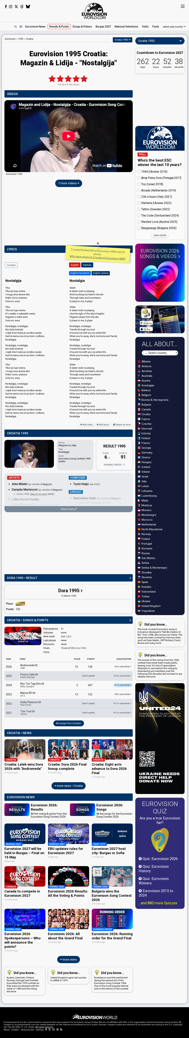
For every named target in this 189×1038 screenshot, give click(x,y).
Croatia (145, 414)
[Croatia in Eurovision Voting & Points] (22, 636)
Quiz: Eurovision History (154, 868)
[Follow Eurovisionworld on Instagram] (10, 6)
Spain (144, 582)
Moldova (146, 505)
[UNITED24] (160, 738)
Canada (146, 409)
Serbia (145, 563)
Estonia (146, 433)
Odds (145, 26)
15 (76, 666)
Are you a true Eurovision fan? (160, 820)
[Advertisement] (68, 217)
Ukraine (145, 601)
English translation (80, 273)
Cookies (40, 1029)
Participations (50, 628)
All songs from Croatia (68, 723)
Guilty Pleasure (29, 703)
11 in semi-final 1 (122, 703)
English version (101, 273)
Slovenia (146, 577)
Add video (87, 424)
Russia (145, 553)
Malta (144, 500)
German (87, 265)
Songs (82, 26)
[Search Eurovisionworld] (15, 26)
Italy (144, 481)
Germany (146, 452)
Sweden (146, 587)
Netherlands (148, 524)
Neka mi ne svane (38, 494)
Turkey (145, 596)
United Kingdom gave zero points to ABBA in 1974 (68, 976)
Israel (144, 476)
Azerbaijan (147, 385)
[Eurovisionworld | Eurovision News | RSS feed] (61, 1029)
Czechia (146, 423)
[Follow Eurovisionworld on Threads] (22, 6)
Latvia (145, 486)
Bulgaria (146, 404)
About (6, 1029)
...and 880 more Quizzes (158, 903)
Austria (145, 380)
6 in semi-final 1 (123, 666)
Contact (15, 1029)
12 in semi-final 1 (122, 676)
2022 (9, 703)
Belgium (146, 395)
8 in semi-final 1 (123, 694)
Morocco (147, 519)
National (126, 26)
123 (90, 694)
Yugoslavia (148, 611)
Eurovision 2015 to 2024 (156, 893)
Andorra (146, 366)
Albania (145, 361)
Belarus (146, 390)
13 (76, 694)
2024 (68, 636)
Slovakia (146, 572)
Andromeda (27, 666)
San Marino (148, 558)
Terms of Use (27, 1029)
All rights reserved (44, 1027)
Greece (145, 457)
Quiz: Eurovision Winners (154, 880)
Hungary (146, 462)
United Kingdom (151, 606)
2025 (9, 675)
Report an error (123, 424)
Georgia (146, 447)
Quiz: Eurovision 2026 (160, 859)
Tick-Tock (26, 712)
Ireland (145, 471)
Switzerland (148, 591)
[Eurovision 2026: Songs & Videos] (159, 280)
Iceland (145, 467)
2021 (9, 712)
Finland (145, 438)
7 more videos (68, 183)
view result (160, 235)
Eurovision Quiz (160, 807)
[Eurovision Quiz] (160, 840)
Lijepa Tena (97, 502)
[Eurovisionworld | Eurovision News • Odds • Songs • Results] (94, 11)
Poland (145, 539)
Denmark (146, 428)
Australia (146, 376)
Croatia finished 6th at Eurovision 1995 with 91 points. (97, 254)
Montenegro (148, 515)
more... (47, 652)
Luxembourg (149, 495)
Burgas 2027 (103, 26)
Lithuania (146, 491)
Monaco (146, 510)
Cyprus (145, 419)
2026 (9, 666)
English (75, 265)
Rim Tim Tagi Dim (30, 685)
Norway (146, 534)
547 (90, 685)
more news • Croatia (69, 786)
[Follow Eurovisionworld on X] (16, 6)
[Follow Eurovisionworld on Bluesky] (28, 6)
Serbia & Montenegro (154, 567)
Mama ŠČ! (26, 694)
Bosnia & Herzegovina (154, 400)
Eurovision (10, 39)
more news (69, 959)
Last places (49, 640)
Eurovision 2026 (159, 253)
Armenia (146, 371)
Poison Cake (27, 676)
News (35, 26)
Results (59, 26)
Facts (155, 26)
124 (90, 666)
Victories (48, 632)
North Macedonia (151, 529)
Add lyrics (103, 424)
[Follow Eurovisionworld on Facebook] (6, 6)
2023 (9, 694)
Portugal (146, 543)
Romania (146, 548)
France (145, 443)
